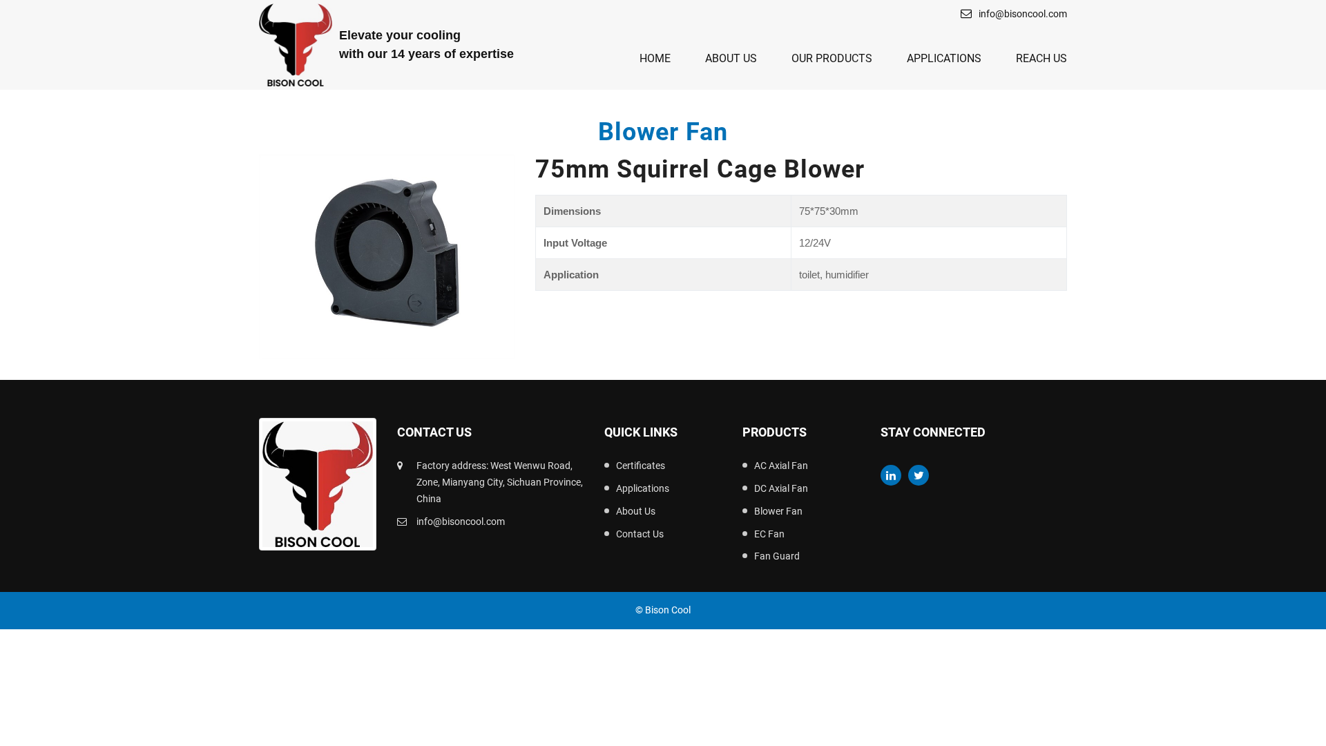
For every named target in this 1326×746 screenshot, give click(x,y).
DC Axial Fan (781, 488)
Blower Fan (778, 511)
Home (655, 58)
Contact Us (640, 533)
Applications (944, 58)
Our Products (831, 58)
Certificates (640, 465)
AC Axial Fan (781, 465)
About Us (731, 58)
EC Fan (769, 533)
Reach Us (1041, 58)
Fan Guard (777, 556)
